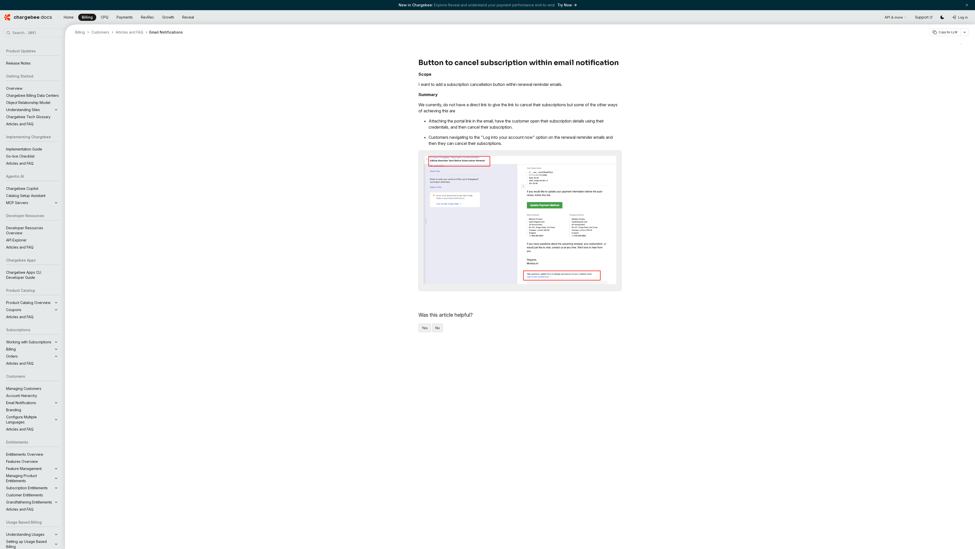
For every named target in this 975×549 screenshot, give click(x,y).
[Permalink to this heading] (622, 62)
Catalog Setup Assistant (25, 195)
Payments (125, 17)
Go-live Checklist (20, 156)
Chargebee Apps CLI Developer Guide (23, 275)
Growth (168, 17)
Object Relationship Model (28, 102)
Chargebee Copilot (22, 188)
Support (922, 17)
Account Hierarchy (21, 395)
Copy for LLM (948, 32)
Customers (100, 32)
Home (69, 17)
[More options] (965, 32)
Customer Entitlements (24, 495)
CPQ (104, 17)
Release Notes (18, 63)
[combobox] (40, 33)
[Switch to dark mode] (942, 17)
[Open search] (875, 16)
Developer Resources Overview (24, 230)
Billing (87, 17)
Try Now (564, 5)
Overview (14, 88)
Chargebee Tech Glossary (28, 117)
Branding (13, 410)
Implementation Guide (24, 149)
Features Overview (22, 461)
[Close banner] (967, 5)
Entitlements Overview (24, 454)
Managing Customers (23, 388)
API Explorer (16, 240)
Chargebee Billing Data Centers (32, 95)
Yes (425, 328)
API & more (894, 17)
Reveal (188, 17)
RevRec (147, 17)
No (437, 328)
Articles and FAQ (20, 124)
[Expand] (56, 110)
